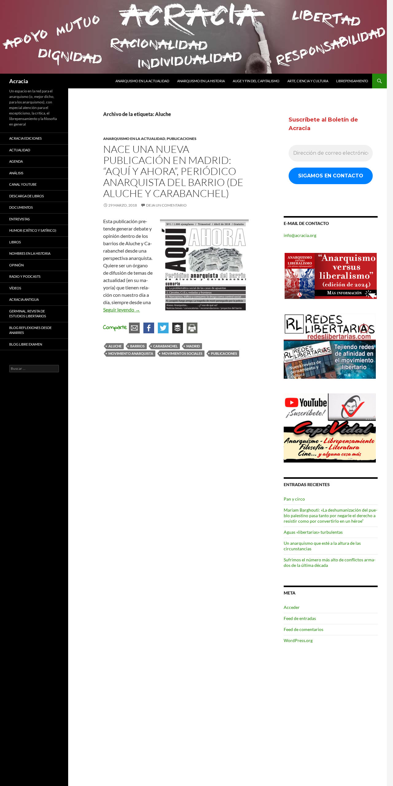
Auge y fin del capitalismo (256, 81)
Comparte (115, 327)
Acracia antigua (24, 299)
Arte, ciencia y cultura (307, 81)
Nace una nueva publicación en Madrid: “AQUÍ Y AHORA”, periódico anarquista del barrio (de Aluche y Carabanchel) (173, 171)
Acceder (292, 607)
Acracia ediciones (25, 138)
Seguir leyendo (121, 309)
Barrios (137, 346)
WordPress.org (298, 640)
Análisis (16, 173)
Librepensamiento (352, 81)
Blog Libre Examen (25, 344)
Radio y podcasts (25, 276)
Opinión (16, 265)
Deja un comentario (166, 205)
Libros (15, 242)
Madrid (193, 346)
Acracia (18, 81)
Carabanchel (165, 346)
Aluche (115, 346)
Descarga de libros (26, 196)
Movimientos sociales (182, 353)
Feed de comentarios (303, 629)
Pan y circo (294, 498)
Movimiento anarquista (130, 353)
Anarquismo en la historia (201, 81)
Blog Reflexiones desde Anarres (30, 330)
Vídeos (15, 288)
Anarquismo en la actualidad (142, 81)
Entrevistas (19, 219)
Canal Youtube (23, 184)
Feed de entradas (300, 618)
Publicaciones (181, 138)
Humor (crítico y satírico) (32, 230)
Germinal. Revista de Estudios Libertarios (27, 313)
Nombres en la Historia (29, 253)
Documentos (21, 207)
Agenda (16, 161)
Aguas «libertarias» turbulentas (313, 532)
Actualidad (19, 150)
